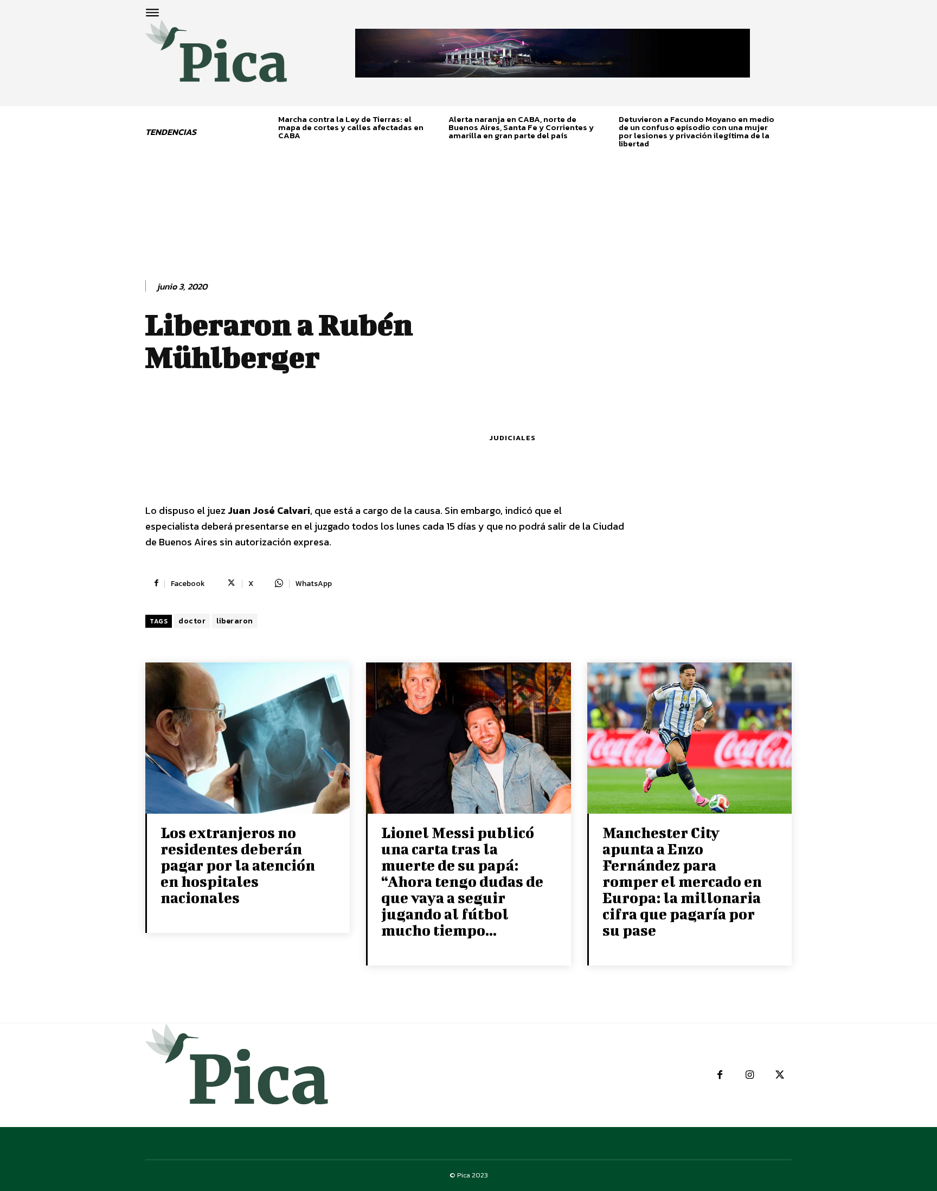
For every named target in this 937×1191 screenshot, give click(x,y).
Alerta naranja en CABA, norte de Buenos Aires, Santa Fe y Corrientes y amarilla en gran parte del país (521, 127)
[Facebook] (720, 1075)
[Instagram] (749, 1075)
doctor (192, 621)
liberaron (234, 621)
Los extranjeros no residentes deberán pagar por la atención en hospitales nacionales (238, 865)
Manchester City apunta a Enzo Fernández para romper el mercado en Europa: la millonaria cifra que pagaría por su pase (682, 881)
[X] (779, 1075)
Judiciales (512, 438)
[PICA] (216, 57)
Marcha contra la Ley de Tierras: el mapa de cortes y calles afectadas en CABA (350, 127)
